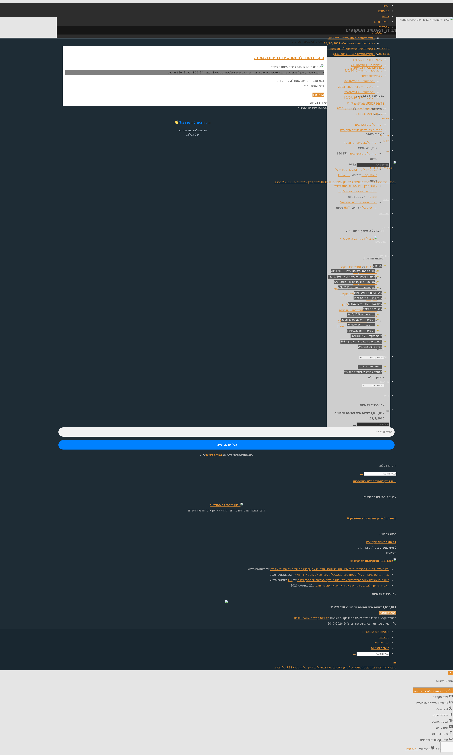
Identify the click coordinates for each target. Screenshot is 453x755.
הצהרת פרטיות (380, 648)
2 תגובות (173, 73)
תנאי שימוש (381, 643)
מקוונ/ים (381, 542)
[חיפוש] (387, 151)
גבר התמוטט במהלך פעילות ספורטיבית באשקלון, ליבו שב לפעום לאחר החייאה (341, 575)
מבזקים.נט (357, 561)
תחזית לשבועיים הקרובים (361, 143)
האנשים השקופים (270, 73)
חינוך (302, 73)
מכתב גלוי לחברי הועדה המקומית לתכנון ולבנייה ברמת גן (358, 310)
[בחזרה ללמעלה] (395, 663)
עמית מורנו (411, 749)
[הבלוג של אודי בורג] (383, 168)
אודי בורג (371, 267)
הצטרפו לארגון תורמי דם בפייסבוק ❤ (371, 518)
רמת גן (284, 73)
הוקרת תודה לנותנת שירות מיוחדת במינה (289, 58)
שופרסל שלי (222, 73)
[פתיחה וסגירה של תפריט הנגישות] (450, 673)
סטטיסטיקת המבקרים (375, 632)
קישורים (384, 637)
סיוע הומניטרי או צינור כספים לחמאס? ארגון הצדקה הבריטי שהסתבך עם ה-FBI (338, 580)
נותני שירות (237, 73)
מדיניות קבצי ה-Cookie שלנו (311, 618)
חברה (310, 73)
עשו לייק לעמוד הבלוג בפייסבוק (374, 481)
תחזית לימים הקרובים (363, 153)
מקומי (294, 73)
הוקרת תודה (252, 73)
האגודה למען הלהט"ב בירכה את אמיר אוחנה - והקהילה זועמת (351, 585)
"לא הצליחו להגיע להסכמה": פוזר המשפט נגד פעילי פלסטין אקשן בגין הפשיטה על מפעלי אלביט (329, 569)
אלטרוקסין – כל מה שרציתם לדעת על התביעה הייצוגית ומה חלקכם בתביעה (355, 191)
